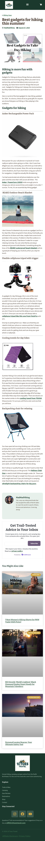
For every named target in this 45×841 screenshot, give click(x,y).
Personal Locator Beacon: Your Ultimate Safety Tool (18, 743)
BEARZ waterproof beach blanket (23, 248)
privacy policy (17, 551)
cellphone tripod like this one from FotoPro (19, 316)
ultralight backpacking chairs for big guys (19, 483)
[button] (27, 4)
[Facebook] (22, 814)
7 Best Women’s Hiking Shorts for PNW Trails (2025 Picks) (22, 621)
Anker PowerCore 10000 (12, 182)
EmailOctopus (27, 554)
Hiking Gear (7, 15)
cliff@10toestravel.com (15, 823)
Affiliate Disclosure (10, 836)
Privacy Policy (24, 836)
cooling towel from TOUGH (31, 398)
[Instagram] (14, 814)
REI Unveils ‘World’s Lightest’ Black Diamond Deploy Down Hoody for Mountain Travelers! (20, 684)
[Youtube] (30, 814)
